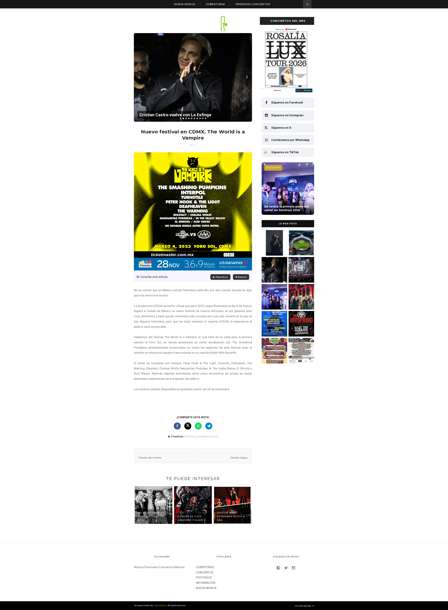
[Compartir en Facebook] (177, 425)
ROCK (215, 436)
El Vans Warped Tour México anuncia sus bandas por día (300, 356)
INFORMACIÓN (204, 436)
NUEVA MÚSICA (184, 4)
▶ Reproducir (220, 277)
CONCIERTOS (204, 572)
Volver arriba (303, 606)
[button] (180, 118)
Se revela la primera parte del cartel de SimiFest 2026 (273, 302)
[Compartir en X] (187, 425)
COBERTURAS (215, 4)
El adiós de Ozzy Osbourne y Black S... (153, 518)
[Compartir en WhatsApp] (198, 425)
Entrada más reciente (149, 457)
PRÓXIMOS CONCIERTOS (253, 4)
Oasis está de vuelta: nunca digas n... (232, 518)
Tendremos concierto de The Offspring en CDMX (301, 329)
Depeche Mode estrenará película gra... (192, 516)
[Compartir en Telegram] (208, 425)
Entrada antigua (238, 457)
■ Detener (241, 277)
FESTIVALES (190, 436)
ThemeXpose (160, 605)
